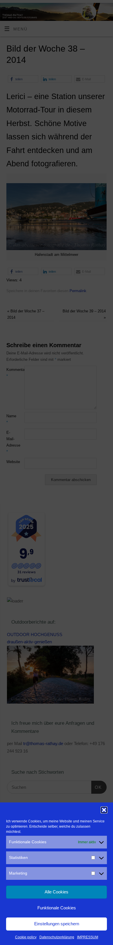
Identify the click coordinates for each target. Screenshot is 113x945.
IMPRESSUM (87, 937)
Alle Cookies (56, 891)
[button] (104, 810)
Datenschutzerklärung (56, 937)
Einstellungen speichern (56, 923)
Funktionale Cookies (56, 907)
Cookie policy (26, 937)
